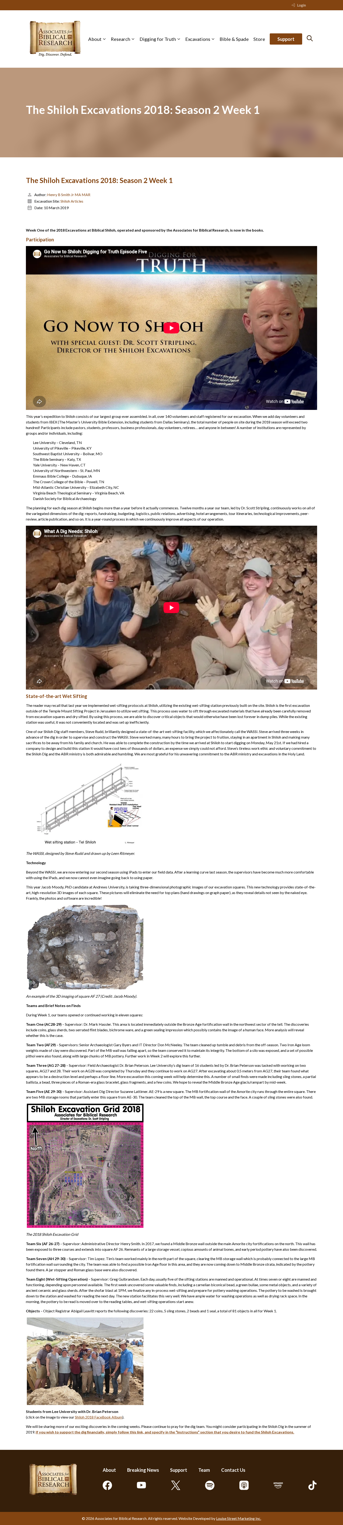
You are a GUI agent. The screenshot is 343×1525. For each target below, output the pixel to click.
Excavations (197, 39)
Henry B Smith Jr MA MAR (68, 194)
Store (259, 39)
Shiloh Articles (71, 201)
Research (120, 39)
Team (204, 1470)
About (95, 39)
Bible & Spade (234, 39)
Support (285, 39)
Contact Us (233, 1470)
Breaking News (143, 1470)
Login (301, 5)
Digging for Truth (158, 39)
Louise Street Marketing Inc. (238, 1518)
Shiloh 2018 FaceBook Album (98, 1417)
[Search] (309, 38)
